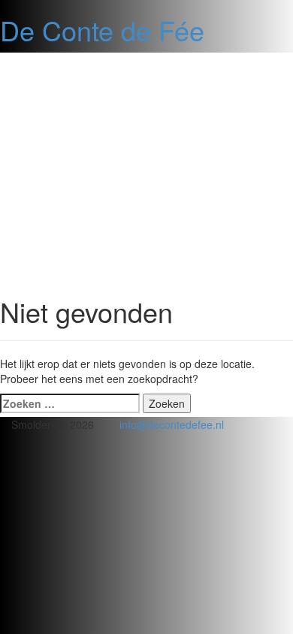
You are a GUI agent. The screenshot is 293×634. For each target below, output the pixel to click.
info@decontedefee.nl (171, 424)
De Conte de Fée (102, 30)
